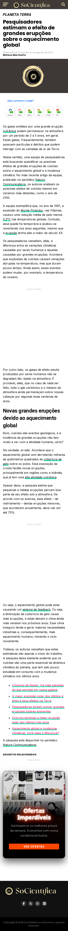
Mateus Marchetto (14, 54)
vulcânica (9, 131)
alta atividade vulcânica (40, 477)
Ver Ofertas (34, 847)
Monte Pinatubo (32, 210)
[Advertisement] (34, 325)
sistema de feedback (36, 609)
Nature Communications (19, 745)
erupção (11, 233)
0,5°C (7, 219)
